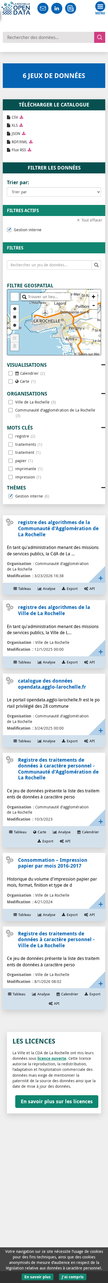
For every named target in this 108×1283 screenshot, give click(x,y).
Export (72, 588)
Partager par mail (42, 8)
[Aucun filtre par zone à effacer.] (15, 346)
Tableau (24, 588)
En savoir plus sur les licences (57, 1101)
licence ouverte (51, 1058)
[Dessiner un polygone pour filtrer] (15, 309)
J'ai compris (73, 1276)
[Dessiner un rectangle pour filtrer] (15, 317)
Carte (42, 832)
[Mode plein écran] (15, 297)
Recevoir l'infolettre (70, 8)
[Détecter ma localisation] (93, 314)
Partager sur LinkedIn (56, 8)
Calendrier (90, 832)
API (92, 588)
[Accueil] (16, 8)
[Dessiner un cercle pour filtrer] (15, 325)
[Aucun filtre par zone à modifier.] (15, 338)
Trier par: (18, 182)
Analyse (49, 588)
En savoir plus (37, 1276)
